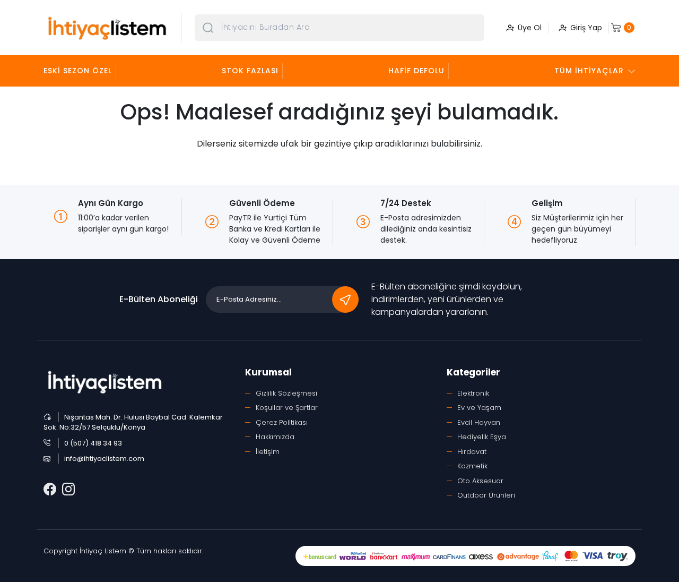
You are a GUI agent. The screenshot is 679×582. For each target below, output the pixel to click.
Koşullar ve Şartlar (287, 408)
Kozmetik (472, 466)
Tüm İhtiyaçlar (589, 70)
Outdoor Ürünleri (486, 495)
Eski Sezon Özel (77, 70)
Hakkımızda (275, 437)
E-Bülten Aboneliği (158, 299)
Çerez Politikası (282, 422)
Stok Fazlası (250, 70)
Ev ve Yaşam (479, 408)
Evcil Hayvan (478, 422)
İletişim (268, 452)
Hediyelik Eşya (481, 437)
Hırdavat (471, 452)
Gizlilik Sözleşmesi (286, 393)
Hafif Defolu (416, 70)
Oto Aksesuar (480, 481)
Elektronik (473, 393)
